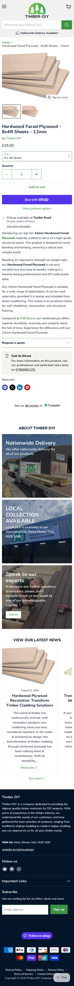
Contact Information (48, 974)
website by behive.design (18, 849)
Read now (28, 768)
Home (6, 42)
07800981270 (25, 370)
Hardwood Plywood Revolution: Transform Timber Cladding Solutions (29, 700)
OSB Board (27, 318)
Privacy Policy (56, 970)
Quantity (7, 166)
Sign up (59, 909)
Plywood (8, 238)
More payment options (37, 208)
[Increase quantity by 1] (37, 174)
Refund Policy (14, 970)
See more (35, 778)
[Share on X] (12, 387)
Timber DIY (13, 138)
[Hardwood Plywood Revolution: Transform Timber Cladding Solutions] (29, 666)
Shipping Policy (35, 970)
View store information (19, 226)
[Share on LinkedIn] (20, 387)
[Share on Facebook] (5, 387)
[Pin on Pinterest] (27, 387)
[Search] (66, 24)
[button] (12, 111)
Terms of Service (23, 974)
